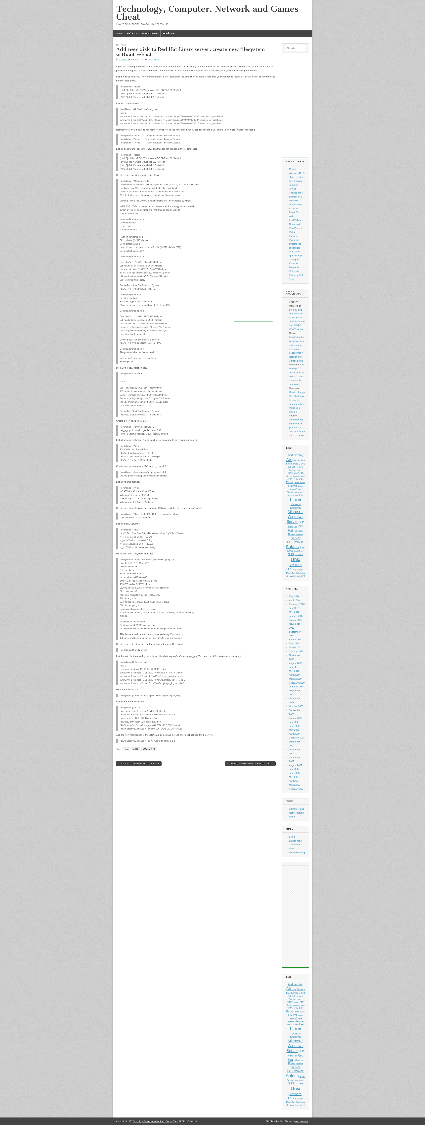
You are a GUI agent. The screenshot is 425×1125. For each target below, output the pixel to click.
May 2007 (294, 777)
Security (299, 534)
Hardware (168, 33)
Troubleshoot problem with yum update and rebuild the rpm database (297, 427)
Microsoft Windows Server (295, 517)
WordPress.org (297, 852)
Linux (126, 749)
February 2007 (297, 789)
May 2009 (294, 729)
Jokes (301, 495)
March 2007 (295, 785)
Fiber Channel (299, 483)
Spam (302, 547)
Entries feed (295, 840)
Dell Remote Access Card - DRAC (295, 470)
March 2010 (295, 678)
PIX (295, 527)
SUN (291, 554)
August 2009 (295, 718)
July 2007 (294, 769)
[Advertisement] (253, 317)
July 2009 (294, 722)
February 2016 (297, 604)
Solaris (292, 546)
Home (118, 33)
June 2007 (294, 773)
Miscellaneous (150, 33)
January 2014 (296, 616)
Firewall (293, 485)
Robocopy (298, 531)
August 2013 (295, 620)
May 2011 (294, 643)
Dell (289, 467)
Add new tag (295, 455)
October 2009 (296, 706)
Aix (289, 460)
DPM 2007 (298, 479)
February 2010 (297, 682)
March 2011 (295, 647)
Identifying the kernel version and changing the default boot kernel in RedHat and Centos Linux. (296, 349)
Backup (301, 460)
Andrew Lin (124, 59)
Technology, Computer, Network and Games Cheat (207, 13)
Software (132, 33)
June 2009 (294, 726)
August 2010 (295, 663)
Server (295, 538)
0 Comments (153, 59)
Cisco (302, 463)
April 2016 (294, 600)
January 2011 (296, 651)
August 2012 (295, 639)
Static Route (299, 551)
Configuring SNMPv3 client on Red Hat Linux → (250, 763)
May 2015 (294, 612)
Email (289, 482)
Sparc (290, 551)
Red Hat (136, 749)
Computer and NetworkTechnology (296, 812)
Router (292, 534)
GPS (302, 492)
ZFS (303, 576)
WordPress (295, 576)
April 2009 (294, 733)
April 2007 (294, 781)
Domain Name (299, 476)
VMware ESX (149, 749)
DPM (289, 479)
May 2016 (294, 596)
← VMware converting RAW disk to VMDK (138, 763)
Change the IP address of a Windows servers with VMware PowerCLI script (296, 204)
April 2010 (294, 674)
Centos (294, 464)
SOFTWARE (295, 542)
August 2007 (295, 765)
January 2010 (296, 686)
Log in (292, 836)
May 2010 (294, 671)
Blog (288, 464)
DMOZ (296, 473)
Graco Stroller (292, 495)
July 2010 (294, 667)
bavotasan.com (301, 1121)
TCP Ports (299, 555)
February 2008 (297, 737)
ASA (294, 460)
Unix (295, 559)
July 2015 (294, 608)
